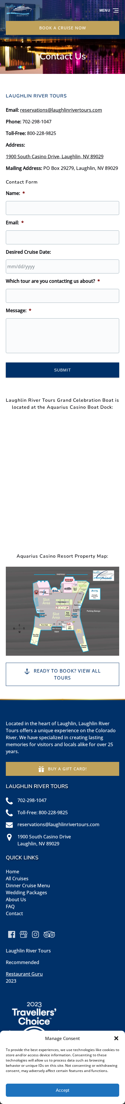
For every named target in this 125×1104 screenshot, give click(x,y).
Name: (15, 193)
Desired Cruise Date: (28, 252)
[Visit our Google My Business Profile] (23, 934)
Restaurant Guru (24, 974)
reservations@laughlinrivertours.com (61, 110)
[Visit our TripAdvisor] (49, 934)
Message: (18, 310)
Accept (62, 1090)
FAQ (10, 906)
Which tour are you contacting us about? (53, 281)
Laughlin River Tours (28, 950)
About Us (16, 899)
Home (12, 871)
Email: (15, 223)
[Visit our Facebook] (11, 934)
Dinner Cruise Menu (28, 885)
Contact (14, 913)
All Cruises (17, 878)
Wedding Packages (26, 892)
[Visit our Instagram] (35, 934)
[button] (116, 1038)
